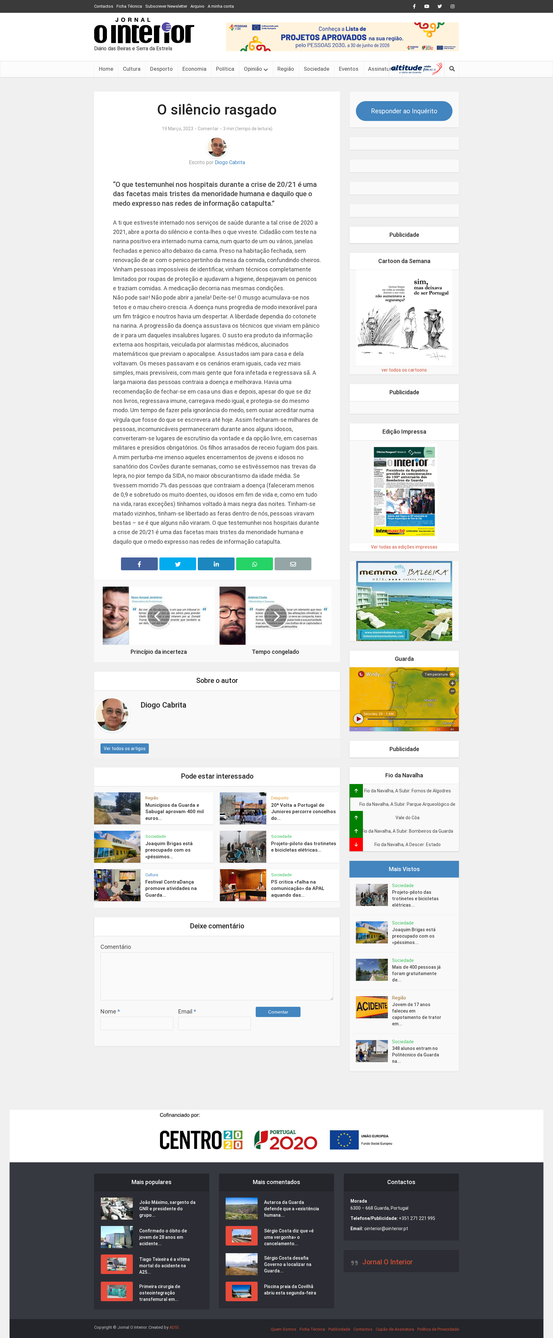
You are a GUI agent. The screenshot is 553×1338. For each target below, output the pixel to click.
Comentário (115, 946)
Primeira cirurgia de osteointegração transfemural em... (159, 1293)
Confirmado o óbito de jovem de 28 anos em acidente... (163, 1237)
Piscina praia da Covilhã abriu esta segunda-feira (290, 1289)
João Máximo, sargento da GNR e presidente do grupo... (167, 1209)
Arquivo (197, 6)
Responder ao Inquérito (404, 111)
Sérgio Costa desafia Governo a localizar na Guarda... (287, 1264)
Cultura (131, 69)
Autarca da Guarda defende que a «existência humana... (291, 1209)
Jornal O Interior (387, 1262)
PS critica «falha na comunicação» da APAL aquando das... (297, 888)
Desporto (161, 69)
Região (285, 69)
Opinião (253, 69)
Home (106, 69)
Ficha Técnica (129, 6)
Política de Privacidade (438, 1329)
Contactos (103, 6)
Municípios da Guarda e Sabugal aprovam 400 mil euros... (174, 811)
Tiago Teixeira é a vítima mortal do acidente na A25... (164, 1266)
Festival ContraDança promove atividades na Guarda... (171, 888)
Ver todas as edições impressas (404, 546)
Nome (110, 1011)
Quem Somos (283, 1329)
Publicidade (339, 1329)
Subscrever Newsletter (166, 6)
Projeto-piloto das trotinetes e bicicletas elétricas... (415, 899)
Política (225, 69)
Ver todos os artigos (125, 748)
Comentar (208, 128)
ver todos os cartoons (404, 370)
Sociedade (316, 69)
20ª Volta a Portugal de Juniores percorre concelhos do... (303, 811)
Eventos (348, 69)
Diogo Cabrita (230, 162)
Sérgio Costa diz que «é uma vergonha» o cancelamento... (289, 1237)
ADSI (174, 1327)
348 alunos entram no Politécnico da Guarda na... (415, 1055)
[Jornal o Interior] (144, 30)
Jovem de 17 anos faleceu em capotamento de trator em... (416, 1014)
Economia (194, 69)
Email (187, 1011)
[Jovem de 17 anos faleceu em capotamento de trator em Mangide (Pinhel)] (374, 1007)
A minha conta (221, 6)
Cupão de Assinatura (395, 1329)
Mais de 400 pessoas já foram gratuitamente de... (416, 973)
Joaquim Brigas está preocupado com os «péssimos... (169, 850)
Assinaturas (382, 69)
